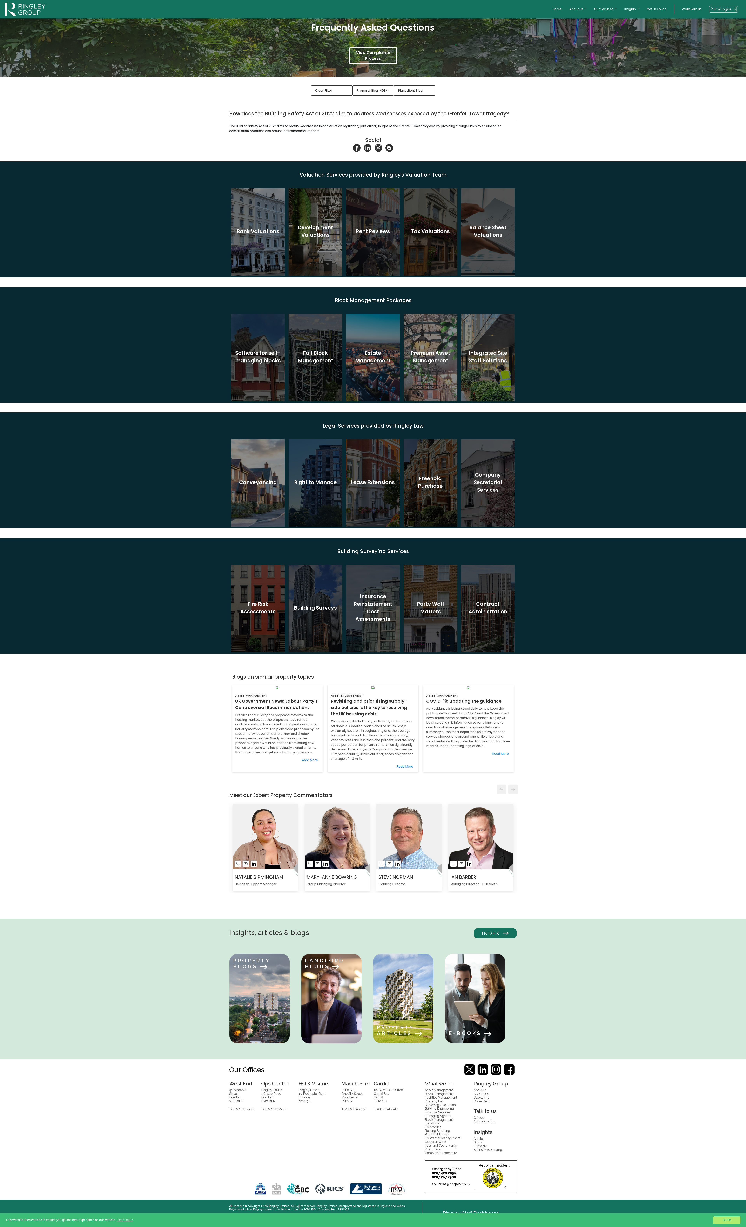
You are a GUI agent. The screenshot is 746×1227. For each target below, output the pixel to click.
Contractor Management (442, 1138)
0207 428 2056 (444, 1173)
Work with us (691, 9)
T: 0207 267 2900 (241, 1108)
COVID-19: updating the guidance (464, 701)
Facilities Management (441, 1097)
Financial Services (437, 1112)
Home (557, 9)
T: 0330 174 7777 (354, 1108)
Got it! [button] (727, 1220)
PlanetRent (482, 1101)
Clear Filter (323, 90)
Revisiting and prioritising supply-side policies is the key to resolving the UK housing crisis (369, 707)
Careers (479, 1117)
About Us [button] (576, 9)
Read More (309, 760)
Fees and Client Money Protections (441, 1147)
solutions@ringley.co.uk (451, 1184)
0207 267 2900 (444, 1177)
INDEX (491, 933)
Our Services (604, 9)
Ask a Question (484, 1121)
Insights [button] (630, 9)
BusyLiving (481, 1097)
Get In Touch (656, 9)
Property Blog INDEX (372, 90)
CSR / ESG (482, 1093)
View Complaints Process (373, 55)
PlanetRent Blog (410, 90)
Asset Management (439, 1090)
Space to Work (435, 1141)
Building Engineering (439, 1108)
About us (480, 1090)
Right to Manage (437, 1134)
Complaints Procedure (441, 1153)
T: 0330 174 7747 (386, 1108)
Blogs (478, 1142)
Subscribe (481, 1146)
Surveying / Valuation (440, 1105)
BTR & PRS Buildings (489, 1149)
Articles (479, 1138)
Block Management (439, 1093)
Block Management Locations (439, 1121)
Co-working (433, 1127)
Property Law (434, 1101)
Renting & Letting (437, 1130)
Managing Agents (437, 1116)
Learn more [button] (125, 1220)
